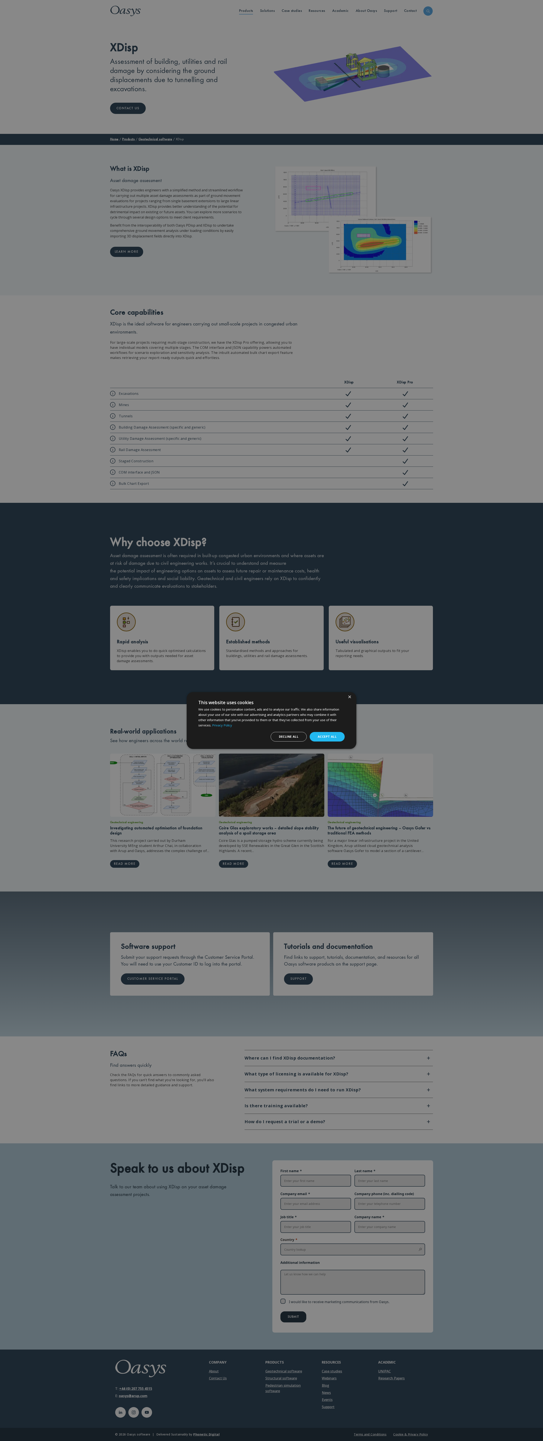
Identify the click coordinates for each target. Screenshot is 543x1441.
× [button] (349, 697)
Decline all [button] (288, 737)
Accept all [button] (327, 737)
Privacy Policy (222, 725)
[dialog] (271, 720)
